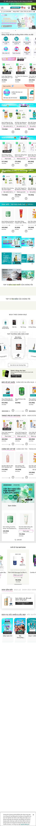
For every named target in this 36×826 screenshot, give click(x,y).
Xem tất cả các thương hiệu (18, 365)
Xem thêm (7, 633)
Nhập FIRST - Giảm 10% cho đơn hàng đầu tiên (15, 11)
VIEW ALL (31, 104)
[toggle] (1, 14)
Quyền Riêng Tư (25, 824)
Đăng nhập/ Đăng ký (16, 376)
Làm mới (19, 539)
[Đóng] (33, 815)
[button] (33, 7)
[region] (18, 819)
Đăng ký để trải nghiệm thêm (23, 603)
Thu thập (23, 97)
